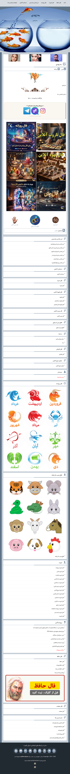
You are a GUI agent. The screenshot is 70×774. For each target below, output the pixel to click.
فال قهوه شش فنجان (59, 304)
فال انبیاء (62, 285)
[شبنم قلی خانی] (14, 58)
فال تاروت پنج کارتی (59, 590)
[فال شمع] (21, 167)
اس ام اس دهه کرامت (59, 259)
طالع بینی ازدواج (60, 327)
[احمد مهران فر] (56, 58)
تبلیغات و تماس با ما (12, 2)
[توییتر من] (30, 751)
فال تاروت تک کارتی (59, 579)
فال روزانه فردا (60, 734)
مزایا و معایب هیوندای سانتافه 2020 (55, 631)
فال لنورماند (61, 730)
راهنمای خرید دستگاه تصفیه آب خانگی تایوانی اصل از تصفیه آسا (48, 627)
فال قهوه (62, 297)
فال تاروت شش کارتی (58, 593)
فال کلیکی (61, 354)
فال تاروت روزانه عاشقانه (57, 608)
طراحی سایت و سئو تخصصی (57, 638)
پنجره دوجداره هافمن (59, 642)
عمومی (56, 230)
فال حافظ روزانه (60, 665)
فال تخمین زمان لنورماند (58, 722)
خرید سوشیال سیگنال (58, 635)
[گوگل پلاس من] (25, 751)
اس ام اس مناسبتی (33, 2)
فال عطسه (61, 711)
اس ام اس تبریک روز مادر (58, 255)
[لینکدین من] (16, 751)
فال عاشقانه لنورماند (59, 726)
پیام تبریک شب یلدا (59, 672)
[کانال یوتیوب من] (21, 751)
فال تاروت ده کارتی (59, 601)
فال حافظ (59, 2)
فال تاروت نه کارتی (59, 597)
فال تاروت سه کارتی (59, 582)
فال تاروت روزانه (60, 567)
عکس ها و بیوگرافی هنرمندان (57, 737)
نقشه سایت (27, 760)
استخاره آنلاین (23, 2)
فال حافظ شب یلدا (59, 669)
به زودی (35, 15)
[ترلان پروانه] (35, 58)
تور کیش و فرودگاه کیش (58, 646)
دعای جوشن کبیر (60, 339)
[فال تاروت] (51, 137)
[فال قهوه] (51, 167)
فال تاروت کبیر (60, 571)
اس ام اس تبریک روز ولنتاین (57, 244)
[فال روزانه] (21, 137)
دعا (31, 98)
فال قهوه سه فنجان (59, 300)
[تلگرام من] (49, 751)
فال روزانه (43, 2)
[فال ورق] (21, 196)
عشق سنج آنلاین (60, 365)
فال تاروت (51, 2)
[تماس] (35, 751)
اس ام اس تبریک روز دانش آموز (56, 247)
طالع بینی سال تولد (59, 556)
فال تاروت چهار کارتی (59, 586)
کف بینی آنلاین (60, 316)
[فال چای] (51, 196)
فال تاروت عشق (60, 605)
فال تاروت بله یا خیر (59, 612)
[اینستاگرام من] (40, 751)
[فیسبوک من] (44, 751)
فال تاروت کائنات (60, 575)
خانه (65, 2)
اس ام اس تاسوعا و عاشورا (57, 251)
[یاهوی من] (54, 751)
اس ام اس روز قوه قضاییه (58, 262)
